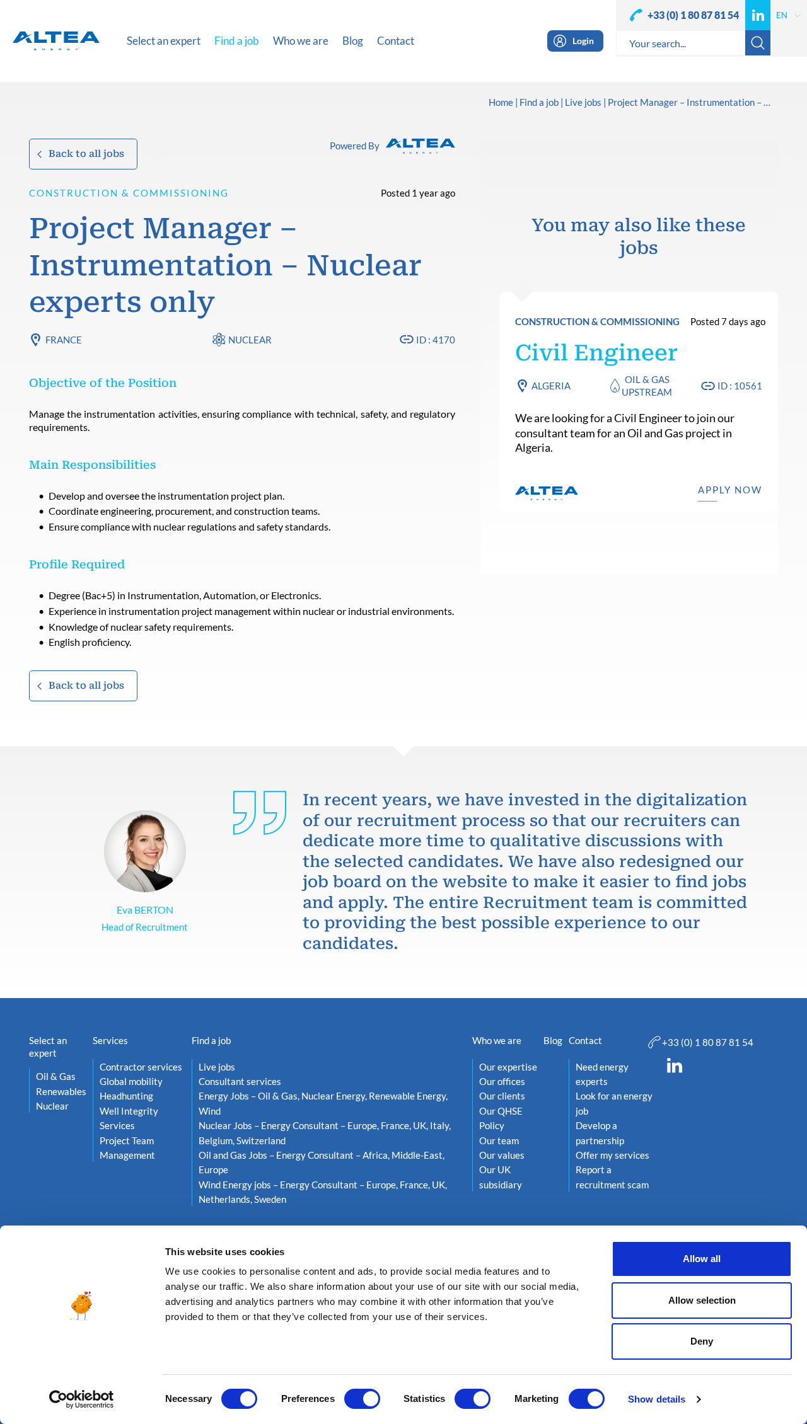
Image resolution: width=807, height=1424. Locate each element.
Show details (656, 1399)
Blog (552, 1040)
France (63, 339)
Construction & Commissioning (129, 192)
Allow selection (702, 1300)
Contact (585, 1040)
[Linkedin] (757, 15)
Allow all (702, 1258)
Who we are (496, 1040)
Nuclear (250, 339)
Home (501, 103)
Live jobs (583, 103)
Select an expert (48, 1047)
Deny (701, 1341)
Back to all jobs (86, 153)
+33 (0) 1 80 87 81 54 (693, 15)
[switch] (362, 1399)
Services (110, 1040)
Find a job (539, 103)
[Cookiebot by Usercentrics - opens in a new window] (81, 1399)
